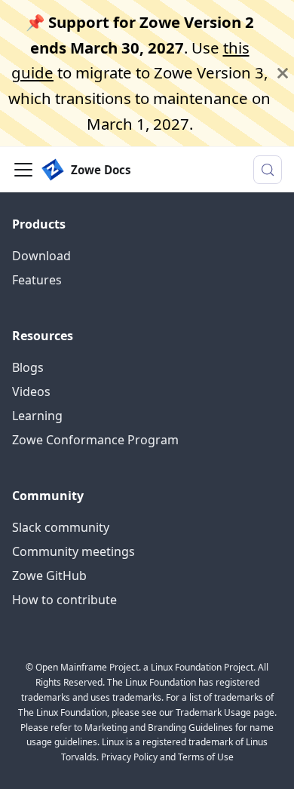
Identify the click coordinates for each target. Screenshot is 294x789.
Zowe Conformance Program (95, 439)
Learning (37, 415)
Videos (31, 391)
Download (41, 255)
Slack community (60, 527)
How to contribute (64, 599)
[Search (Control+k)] (267, 169)
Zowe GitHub (49, 575)
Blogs (28, 367)
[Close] (282, 73)
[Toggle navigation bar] (23, 169)
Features (37, 280)
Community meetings (73, 551)
